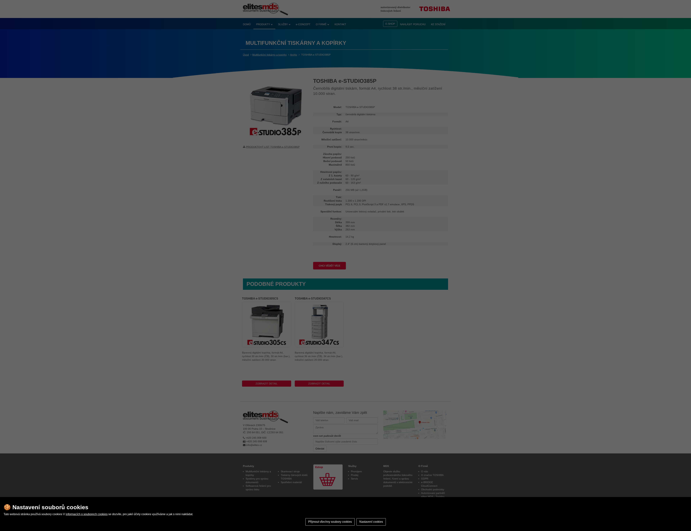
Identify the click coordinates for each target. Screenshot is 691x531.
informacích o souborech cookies (87, 514)
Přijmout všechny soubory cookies (330, 521)
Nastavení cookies (371, 521)
